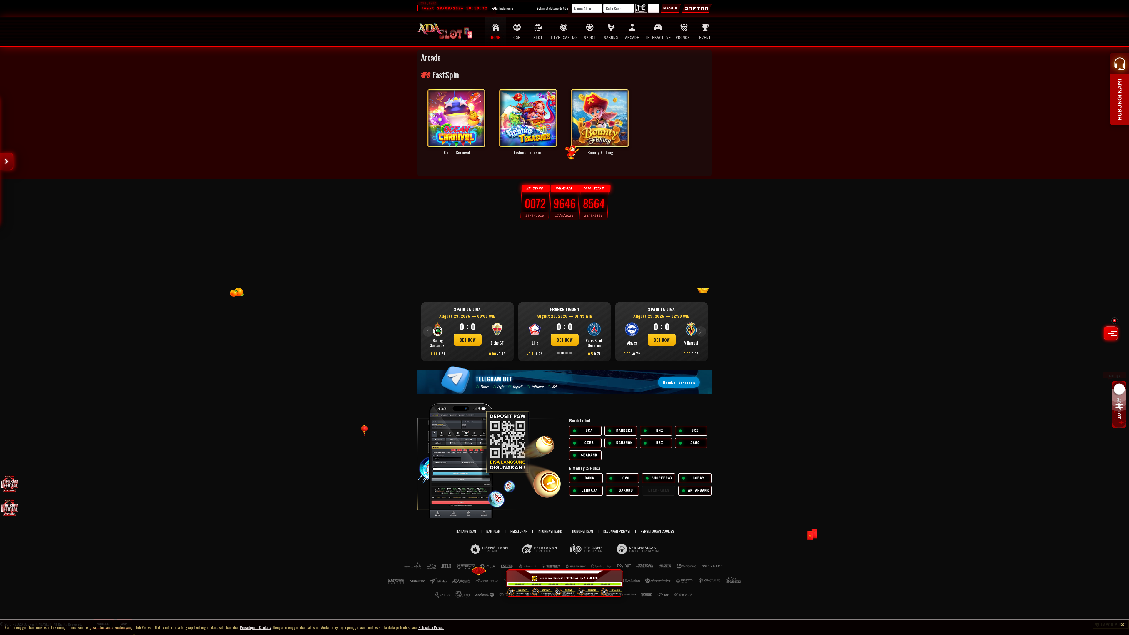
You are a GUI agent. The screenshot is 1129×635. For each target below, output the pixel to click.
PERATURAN (518, 531)
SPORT (590, 38)
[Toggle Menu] (1111, 333)
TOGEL (517, 38)
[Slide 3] (566, 353)
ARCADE (632, 38)
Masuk (670, 8)
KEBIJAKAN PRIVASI (616, 531)
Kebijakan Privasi (431, 627)
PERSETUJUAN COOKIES (657, 531)
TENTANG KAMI (465, 531)
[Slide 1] (558, 353)
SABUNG (611, 38)
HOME (495, 38)
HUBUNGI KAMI (582, 531)
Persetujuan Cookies (255, 627)
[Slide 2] (562, 353)
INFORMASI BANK (550, 531)
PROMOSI (684, 38)
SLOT (538, 38)
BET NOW (558, 340)
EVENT (705, 38)
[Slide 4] (570, 353)
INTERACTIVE (658, 38)
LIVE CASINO (564, 38)
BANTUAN (493, 531)
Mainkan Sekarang (679, 382)
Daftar (696, 8)
